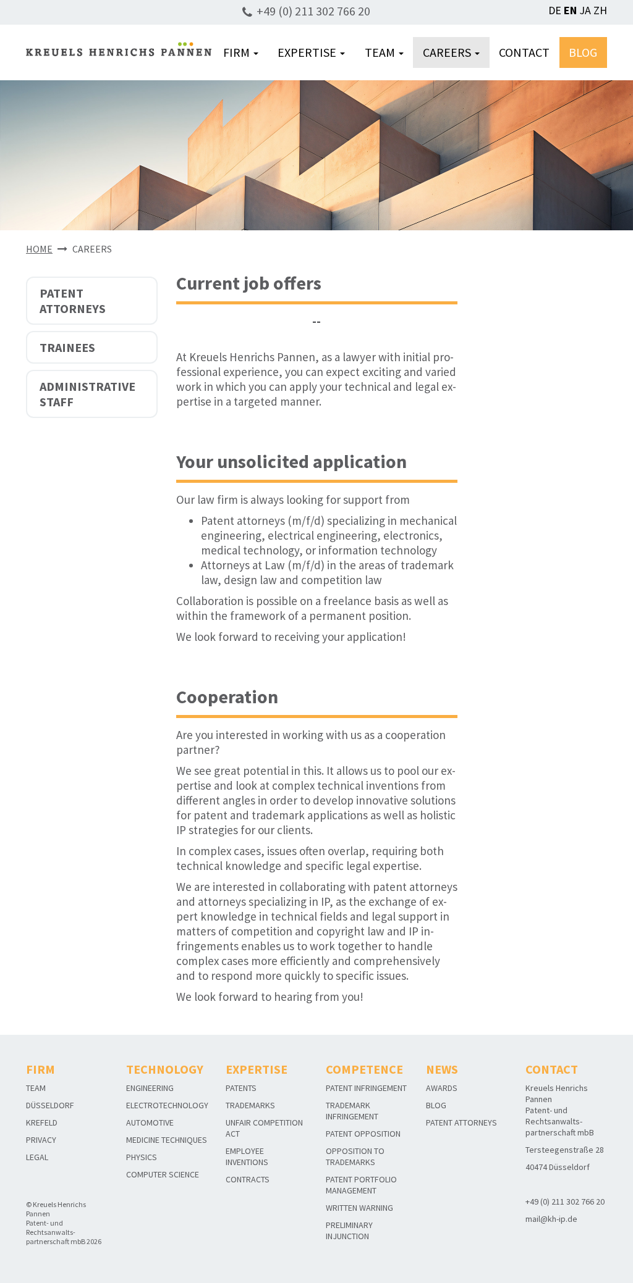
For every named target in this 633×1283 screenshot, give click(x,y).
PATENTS (241, 1087)
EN (570, 10)
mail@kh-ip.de (551, 1218)
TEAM (381, 52)
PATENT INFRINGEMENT (366, 1087)
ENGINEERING (150, 1087)
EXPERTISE (308, 52)
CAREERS (448, 52)
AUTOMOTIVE (150, 1122)
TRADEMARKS (250, 1105)
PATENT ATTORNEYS (73, 300)
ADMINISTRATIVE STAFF (87, 393)
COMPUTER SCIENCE (162, 1174)
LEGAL (37, 1157)
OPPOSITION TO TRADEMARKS (355, 1156)
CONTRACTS (248, 1179)
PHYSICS (141, 1157)
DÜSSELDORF (50, 1105)
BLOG (583, 52)
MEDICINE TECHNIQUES (166, 1139)
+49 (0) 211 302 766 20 (313, 11)
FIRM (237, 52)
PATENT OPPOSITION (363, 1133)
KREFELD (41, 1122)
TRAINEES (67, 347)
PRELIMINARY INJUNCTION (349, 1230)
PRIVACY (41, 1139)
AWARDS (441, 1087)
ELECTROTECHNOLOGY (167, 1105)
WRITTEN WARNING (359, 1207)
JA (585, 10)
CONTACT (524, 52)
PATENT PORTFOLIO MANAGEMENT (361, 1185)
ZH (600, 10)
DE (554, 10)
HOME (39, 249)
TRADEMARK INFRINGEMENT (352, 1111)
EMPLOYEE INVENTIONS (247, 1156)
